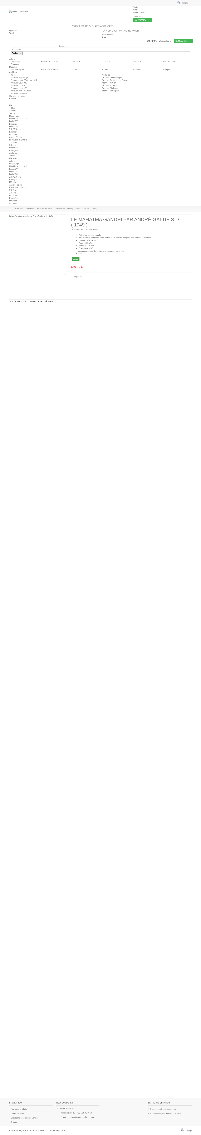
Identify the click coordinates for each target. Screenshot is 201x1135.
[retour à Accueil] (10, 209)
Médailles (106, 75)
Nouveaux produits (19, 1109)
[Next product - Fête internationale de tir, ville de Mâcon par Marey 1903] (191, 209)
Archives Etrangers (19, 93)
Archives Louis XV (19, 85)
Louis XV (106, 62)
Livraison (13, 201)
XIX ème (75, 69)
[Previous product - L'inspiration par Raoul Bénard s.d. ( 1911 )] (189, 209)
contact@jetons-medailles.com (81, 1117)
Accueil (12, 111)
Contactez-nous (17, 1113)
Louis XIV (76, 62)
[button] (13, 59)
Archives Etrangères (110, 91)
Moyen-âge (15, 62)
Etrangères (167, 69)
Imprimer (78, 276)
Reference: (75, 229)
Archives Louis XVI (19, 88)
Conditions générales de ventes (24, 1118)
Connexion (63, 46)
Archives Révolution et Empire (115, 80)
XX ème (105, 69)
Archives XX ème (109, 85)
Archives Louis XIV (19, 83)
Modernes (136, 69)
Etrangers (15, 64)
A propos (13, 203)
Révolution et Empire (50, 69)
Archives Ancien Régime (112, 77)
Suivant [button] (66, 246)
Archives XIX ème (110, 83)
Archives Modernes (110, 88)
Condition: (88, 229)
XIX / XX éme (169, 62)
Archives (13, 153)
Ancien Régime (17, 69)
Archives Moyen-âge (19, 77)
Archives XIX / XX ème (21, 91)
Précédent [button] (11, 246)
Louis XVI (136, 62)
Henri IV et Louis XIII (50, 62)
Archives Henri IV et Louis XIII (24, 80)
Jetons (13, 75)
